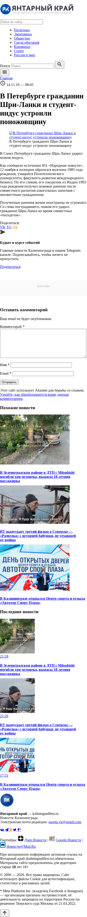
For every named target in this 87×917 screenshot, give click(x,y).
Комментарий (12, 327)
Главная (6, 78)
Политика (22, 30)
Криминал (22, 47)
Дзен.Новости (35, 840)
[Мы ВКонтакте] (2, 830)
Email (5, 373)
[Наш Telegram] (7, 830)
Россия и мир (24, 55)
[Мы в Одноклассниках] (11, 830)
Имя (5, 365)
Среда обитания (26, 42)
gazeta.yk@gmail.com (64, 822)
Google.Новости (68, 840)
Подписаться (10, 267)
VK (3, 227)
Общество (22, 38)
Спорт (19, 51)
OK (15, 227)
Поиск (5, 66)
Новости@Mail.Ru (21, 846)
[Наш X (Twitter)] (15, 830)
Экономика (23, 34)
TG (9, 227)
